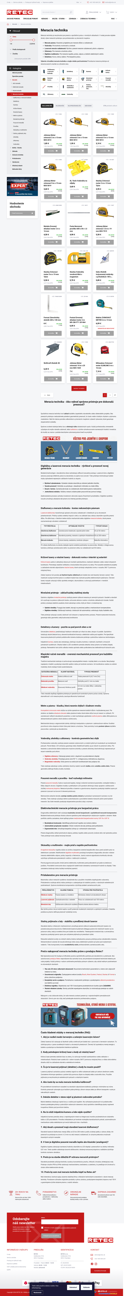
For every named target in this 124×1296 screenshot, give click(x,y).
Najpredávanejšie (74, 106)
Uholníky (15, 137)
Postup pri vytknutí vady (32, 2)
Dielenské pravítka (47, 681)
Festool (99, 974)
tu (40, 1288)
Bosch (84, 974)
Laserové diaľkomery (48, 513)
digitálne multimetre (72, 853)
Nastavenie (37, 1292)
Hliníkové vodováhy (48, 687)
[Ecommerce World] (107, 1294)
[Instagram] (95, 1263)
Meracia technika (18, 94)
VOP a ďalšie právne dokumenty (16, 1267)
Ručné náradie (17, 90)
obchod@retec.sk (99, 1255)
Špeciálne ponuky (17, 76)
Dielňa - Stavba (17, 148)
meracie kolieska (96, 518)
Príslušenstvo (16, 158)
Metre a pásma (17, 115)
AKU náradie (16, 83)
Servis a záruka (17, 2)
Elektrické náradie (18, 87)
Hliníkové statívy (46, 895)
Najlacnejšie (47, 106)
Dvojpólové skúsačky (48, 850)
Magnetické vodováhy (52, 762)
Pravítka (15, 126)
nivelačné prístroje (60, 597)
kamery (50, 642)
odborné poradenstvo (107, 980)
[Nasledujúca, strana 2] (110, 395)
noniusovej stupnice (53, 788)
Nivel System (91, 974)
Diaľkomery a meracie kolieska (22, 97)
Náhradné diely (17, 169)
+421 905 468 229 (99, 1258)
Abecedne (88, 106)
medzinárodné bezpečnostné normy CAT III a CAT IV (91, 818)
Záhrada (14, 151)
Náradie (14, 80)
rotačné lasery (69, 567)
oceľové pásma (97, 716)
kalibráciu (74, 429)
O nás (8, 2)
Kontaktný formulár (100, 1271)
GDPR (8, 1270)
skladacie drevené (60, 713)
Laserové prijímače (47, 900)
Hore (48, 395)
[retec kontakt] (79, 1014)
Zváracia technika (17, 155)
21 (115, 395)
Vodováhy (16, 144)
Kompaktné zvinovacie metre (51, 710)
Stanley (105, 974)
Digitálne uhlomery (51, 756)
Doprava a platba (48, 2)
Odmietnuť (73, 1287)
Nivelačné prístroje (18, 119)
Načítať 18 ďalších (79, 388)
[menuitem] (14, 19)
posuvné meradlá (52, 783)
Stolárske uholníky (51, 759)
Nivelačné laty (46, 904)
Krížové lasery (17, 108)
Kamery (15, 105)
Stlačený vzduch (17, 165)
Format (111, 974)
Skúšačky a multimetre (20, 130)
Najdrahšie (60, 106)
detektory (52, 632)
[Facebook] (92, 1263)
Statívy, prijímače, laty (19, 133)
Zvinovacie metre (47, 676)
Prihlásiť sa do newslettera (51, 1236)
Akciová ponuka (17, 72)
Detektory (16, 101)
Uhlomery (16, 140)
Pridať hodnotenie (17, 213)
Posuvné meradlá (18, 122)
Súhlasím (86, 1287)
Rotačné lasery (17, 112)
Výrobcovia (15, 162)
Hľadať (71, 12)
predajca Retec (55, 959)
